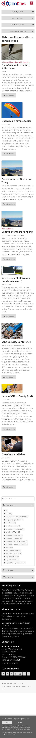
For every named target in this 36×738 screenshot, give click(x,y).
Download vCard (10, 663)
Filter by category (17, 31)
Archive (9, 577)
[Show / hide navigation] (31, 3)
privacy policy (8, 734)
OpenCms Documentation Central (18, 613)
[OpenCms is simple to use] (12, 110)
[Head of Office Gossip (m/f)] (12, 388)
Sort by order (17, 25)
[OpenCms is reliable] (12, 444)
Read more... (9, 95)
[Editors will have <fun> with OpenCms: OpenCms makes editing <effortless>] (12, 52)
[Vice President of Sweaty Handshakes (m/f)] (12, 270)
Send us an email (10, 660)
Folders (9, 570)
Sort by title (17, 11)
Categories (11, 505)
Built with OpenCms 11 (12, 683)
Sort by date (17, 18)
